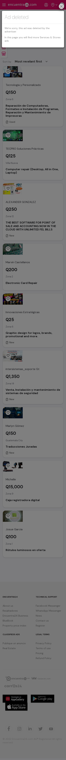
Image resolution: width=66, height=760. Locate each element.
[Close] (61, 7)
